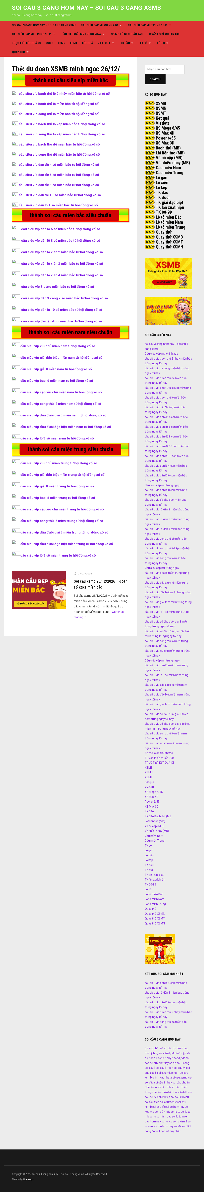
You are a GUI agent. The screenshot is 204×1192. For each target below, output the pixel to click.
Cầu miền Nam (168, 167)
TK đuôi (163, 197)
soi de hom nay (174, 1106)
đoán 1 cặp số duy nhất (166, 1131)
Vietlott (104, 43)
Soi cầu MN (180, 1092)
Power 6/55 (166, 138)
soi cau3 (150, 1067)
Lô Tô (161, 43)
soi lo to (175, 1111)
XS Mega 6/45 (168, 128)
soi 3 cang (183, 1063)
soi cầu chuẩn (181, 1082)
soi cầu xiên (152, 1102)
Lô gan (161, 177)
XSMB (49, 43)
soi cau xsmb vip (181, 1077)
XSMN (61, 43)
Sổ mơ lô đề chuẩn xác (127, 34)
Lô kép (161, 187)
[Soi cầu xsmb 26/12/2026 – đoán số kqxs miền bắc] (39, 589)
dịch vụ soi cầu (159, 1053)
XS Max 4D (165, 133)
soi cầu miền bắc (162, 1092)
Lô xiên (162, 182)
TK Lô (143, 43)
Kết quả (87, 43)
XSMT (73, 43)
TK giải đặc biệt (169, 202)
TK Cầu (125, 43)
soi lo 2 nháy (162, 1111)
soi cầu (149, 1082)
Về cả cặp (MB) (169, 157)
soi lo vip (167, 1121)
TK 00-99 (164, 212)
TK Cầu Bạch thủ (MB (158, 816)
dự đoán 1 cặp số (179, 1053)
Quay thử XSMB (169, 237)
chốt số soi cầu (163, 1048)
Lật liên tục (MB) (170, 152)
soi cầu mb (164, 1087)
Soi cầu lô (151, 1087)
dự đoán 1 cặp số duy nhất (161, 1058)
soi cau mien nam (168, 1072)
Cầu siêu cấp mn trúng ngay (81, 34)
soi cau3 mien (164, 1067)
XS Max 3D (165, 143)
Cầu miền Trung (169, 172)
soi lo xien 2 (180, 1121)
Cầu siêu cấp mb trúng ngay (148, 25)
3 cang (149, 1048)
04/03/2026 (85, 573)
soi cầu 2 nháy (163, 1082)
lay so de (170, 1063)
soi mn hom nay (163, 1126)
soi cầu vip (163, 1097)
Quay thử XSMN (169, 246)
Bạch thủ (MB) (168, 147)
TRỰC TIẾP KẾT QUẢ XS (26, 43)
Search (155, 79)
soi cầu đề (158, 1106)
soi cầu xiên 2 (168, 1102)
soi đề (177, 1126)
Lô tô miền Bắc (169, 217)
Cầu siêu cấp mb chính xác (99, 25)
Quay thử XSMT (169, 242)
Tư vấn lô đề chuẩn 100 (163, 34)
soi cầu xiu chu (180, 1097)
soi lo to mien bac (160, 1116)
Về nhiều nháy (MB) (173, 162)
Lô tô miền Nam (169, 222)
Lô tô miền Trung (170, 227)
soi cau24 (180, 1067)
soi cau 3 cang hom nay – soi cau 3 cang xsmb (86, 7)
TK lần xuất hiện (170, 207)
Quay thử (18, 52)
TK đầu (162, 192)
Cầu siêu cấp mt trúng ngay (32, 34)
